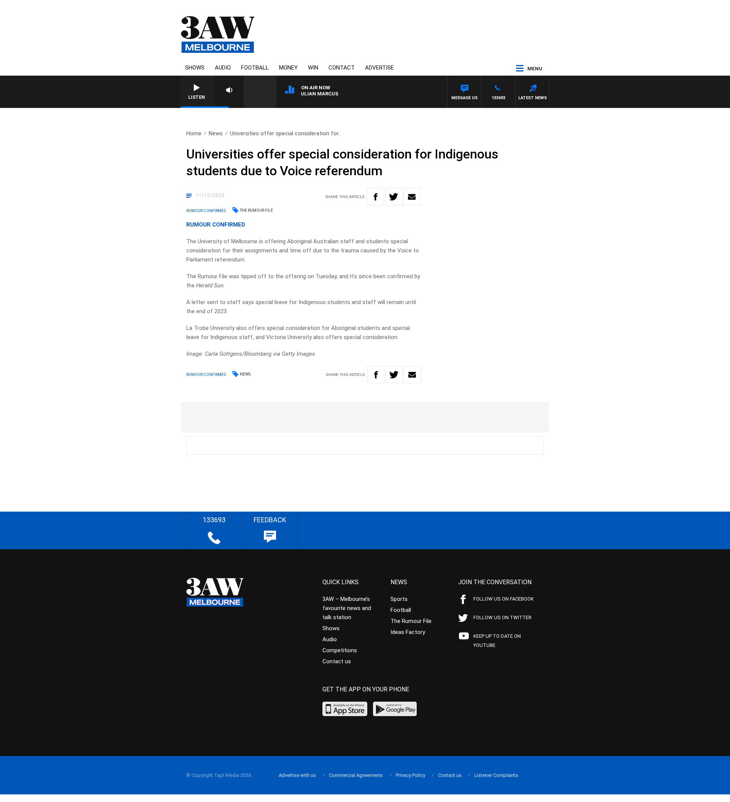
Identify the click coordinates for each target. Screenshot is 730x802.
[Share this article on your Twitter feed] (393, 196)
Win (313, 67)
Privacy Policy (410, 775)
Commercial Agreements (356, 775)
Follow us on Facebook (503, 599)
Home (194, 133)
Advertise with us (297, 775)
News (216, 133)
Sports (399, 599)
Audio (223, 67)
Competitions (339, 650)
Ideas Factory (407, 632)
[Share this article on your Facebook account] (375, 196)
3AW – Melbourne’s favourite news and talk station (346, 608)
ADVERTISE (379, 67)
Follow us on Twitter (502, 617)
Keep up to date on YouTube (497, 640)
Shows (195, 67)
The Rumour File (256, 210)
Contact (341, 67)
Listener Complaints (496, 775)
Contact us (336, 661)
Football (255, 67)
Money (288, 67)
